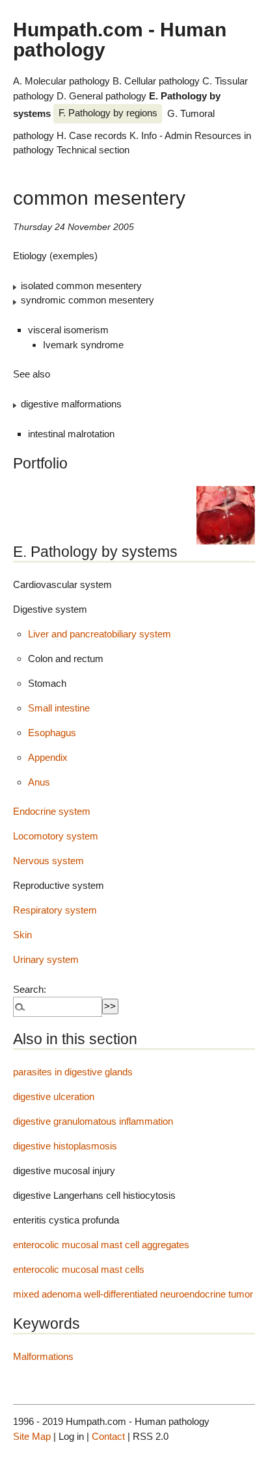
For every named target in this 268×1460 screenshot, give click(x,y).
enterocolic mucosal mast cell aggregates (101, 1244)
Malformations (43, 1356)
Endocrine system (51, 811)
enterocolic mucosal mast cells (78, 1269)
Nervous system (48, 860)
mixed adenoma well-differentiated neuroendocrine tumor (133, 1294)
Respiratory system (55, 910)
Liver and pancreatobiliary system (99, 633)
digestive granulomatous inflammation (93, 1121)
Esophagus (52, 732)
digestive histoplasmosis (65, 1145)
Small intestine (59, 707)
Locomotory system (55, 835)
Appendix (48, 757)
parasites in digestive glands (73, 1071)
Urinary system (46, 959)
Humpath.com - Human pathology (119, 39)
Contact (108, 1436)
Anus (39, 782)
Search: (29, 989)
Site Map (32, 1436)
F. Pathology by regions (108, 112)
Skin (22, 934)
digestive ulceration (53, 1096)
